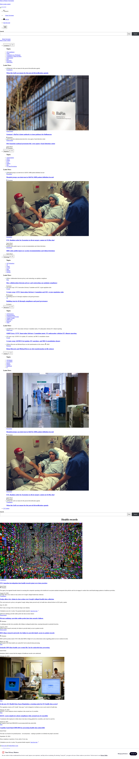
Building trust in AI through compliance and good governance (27, 301)
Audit (7, 53)
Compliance (6, 45)
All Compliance (10, 52)
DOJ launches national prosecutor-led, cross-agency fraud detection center (30, 143)
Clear (129, 33)
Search (2, 31)
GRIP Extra (9, 319)
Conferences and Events (12, 316)
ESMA (8, 160)
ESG (7, 59)
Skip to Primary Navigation (7, 0)
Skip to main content (5, 4)
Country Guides (10, 318)
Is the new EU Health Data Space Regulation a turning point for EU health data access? (29, 704)
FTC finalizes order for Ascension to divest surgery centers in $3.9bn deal (30, 240)
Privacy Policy (104, 755)
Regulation (6, 151)
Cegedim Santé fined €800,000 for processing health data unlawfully (22, 728)
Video (7, 322)
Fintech (8, 270)
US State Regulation (11, 166)
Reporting (9, 60)
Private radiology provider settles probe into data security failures (22, 618)
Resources (6, 307)
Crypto (8, 267)
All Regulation (10, 157)
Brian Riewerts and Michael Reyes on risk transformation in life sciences (30, 349)
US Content (6, 508)
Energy (8, 363)
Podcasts (8, 321)
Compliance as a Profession (13, 55)
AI (7, 265)
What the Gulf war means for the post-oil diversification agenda (27, 73)
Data (7, 269)
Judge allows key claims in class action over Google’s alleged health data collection (27, 599)
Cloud (8, 266)
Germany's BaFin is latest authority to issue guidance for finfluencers (29, 134)
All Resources (10, 313)
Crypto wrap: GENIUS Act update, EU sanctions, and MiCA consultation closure (33, 341)
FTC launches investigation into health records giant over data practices (23, 583)
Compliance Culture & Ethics (13, 56)
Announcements (10, 315)
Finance (8, 364)
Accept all (133, 753)
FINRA (8, 163)
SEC (7, 165)
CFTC (8, 159)
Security (8, 272)
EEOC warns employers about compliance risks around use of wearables (24, 716)
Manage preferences (123, 753)
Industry (6, 353)
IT (7, 367)
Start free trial (34, 611)
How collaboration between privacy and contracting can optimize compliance (31, 283)
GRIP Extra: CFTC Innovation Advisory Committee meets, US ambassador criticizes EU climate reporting (41, 333)
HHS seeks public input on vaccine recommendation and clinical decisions (30, 251)
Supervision (9, 62)
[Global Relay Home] (12, 745)
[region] (69, 753)
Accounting (9, 361)
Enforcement (9, 57)
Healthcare (9, 366)
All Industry (9, 360)
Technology (6, 257)
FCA (7, 162)
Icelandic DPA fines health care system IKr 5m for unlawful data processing (25, 647)
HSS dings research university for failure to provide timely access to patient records (27, 633)
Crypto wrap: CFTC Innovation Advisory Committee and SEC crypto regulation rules (35, 292)
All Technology (10, 263)
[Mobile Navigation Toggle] (5, 27)
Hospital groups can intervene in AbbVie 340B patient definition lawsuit (30, 177)
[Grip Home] (3, 745)
